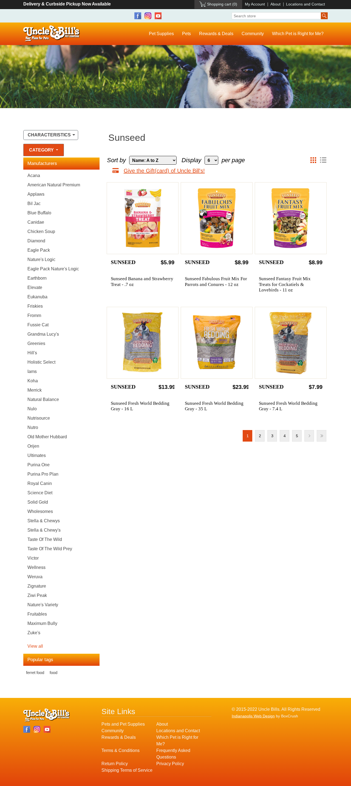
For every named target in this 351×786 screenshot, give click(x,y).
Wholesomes (40, 511)
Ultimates (36, 455)
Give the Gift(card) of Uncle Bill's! (164, 171)
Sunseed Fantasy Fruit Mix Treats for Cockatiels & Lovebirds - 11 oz (285, 284)
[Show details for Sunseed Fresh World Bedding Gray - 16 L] (143, 343)
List (323, 160)
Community (253, 33)
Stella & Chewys (43, 520)
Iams (32, 371)
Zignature (36, 586)
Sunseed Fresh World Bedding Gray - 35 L (214, 406)
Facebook (137, 15)
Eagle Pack (38, 250)
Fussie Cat (38, 324)
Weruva (35, 576)
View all (35, 646)
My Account (255, 4)
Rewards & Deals (216, 33)
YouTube (158, 15)
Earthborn (37, 278)
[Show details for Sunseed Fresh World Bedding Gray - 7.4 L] (291, 343)
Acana (33, 175)
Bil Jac (34, 203)
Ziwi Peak (37, 595)
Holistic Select (41, 362)
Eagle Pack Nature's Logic (53, 268)
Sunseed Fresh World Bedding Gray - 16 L (140, 406)
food (53, 672)
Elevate (34, 287)
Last (321, 436)
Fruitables (37, 614)
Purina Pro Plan (42, 474)
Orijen (33, 446)
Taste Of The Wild (44, 539)
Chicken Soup (41, 231)
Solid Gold (37, 502)
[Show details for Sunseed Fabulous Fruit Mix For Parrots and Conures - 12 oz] (217, 218)
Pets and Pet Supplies (123, 724)
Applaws (35, 194)
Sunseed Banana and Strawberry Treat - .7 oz (142, 281)
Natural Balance (43, 399)
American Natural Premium (53, 185)
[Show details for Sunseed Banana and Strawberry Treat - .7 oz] (143, 218)
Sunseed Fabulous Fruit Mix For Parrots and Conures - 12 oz (216, 281)
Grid (313, 160)
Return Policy (114, 763)
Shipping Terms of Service (126, 770)
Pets (186, 33)
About (275, 4)
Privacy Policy (170, 763)
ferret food (35, 672)
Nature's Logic (41, 259)
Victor (33, 558)
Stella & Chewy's (44, 530)
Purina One (38, 464)
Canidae (35, 222)
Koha (32, 380)
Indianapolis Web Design (253, 716)
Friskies (35, 306)
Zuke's (33, 632)
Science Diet (39, 492)
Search (324, 15)
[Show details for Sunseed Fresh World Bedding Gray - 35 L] (217, 343)
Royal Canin (39, 483)
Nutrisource (38, 418)
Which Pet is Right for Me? (298, 33)
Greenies (36, 343)
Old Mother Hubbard (47, 436)
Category (42, 150)
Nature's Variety (42, 604)
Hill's (32, 352)
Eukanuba (37, 296)
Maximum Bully (42, 623)
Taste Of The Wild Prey (49, 548)
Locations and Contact (305, 4)
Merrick (34, 390)
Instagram (148, 15)
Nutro (32, 427)
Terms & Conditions (120, 750)
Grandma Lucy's (43, 334)
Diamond (36, 240)
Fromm (34, 315)
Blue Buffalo (39, 212)
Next (309, 436)
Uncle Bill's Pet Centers (51, 34)
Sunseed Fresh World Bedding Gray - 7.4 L (288, 406)
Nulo (32, 408)
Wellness (36, 567)
